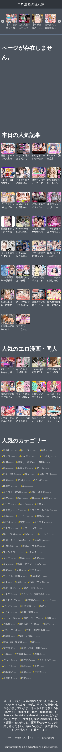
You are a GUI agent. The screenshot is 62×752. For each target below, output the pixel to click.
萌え (8, 564)
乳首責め (33, 600)
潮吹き (9, 522)
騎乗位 (50, 498)
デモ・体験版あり (38, 630)
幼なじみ (28, 660)
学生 (27, 486)
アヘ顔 (23, 480)
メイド (50, 600)
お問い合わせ (48, 737)
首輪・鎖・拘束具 (15, 642)
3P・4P (41, 480)
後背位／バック (14, 510)
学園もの (25, 468)
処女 (30, 474)
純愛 (51, 618)
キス (7, 582)
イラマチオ (43, 522)
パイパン (10, 606)
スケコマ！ (34, 737)
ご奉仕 (9, 624)
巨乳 (46, 450)
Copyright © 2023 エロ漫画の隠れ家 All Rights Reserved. (31, 747)
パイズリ (29, 456)
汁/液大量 (28, 606)
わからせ (10, 612)
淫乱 (25, 666)
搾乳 (44, 606)
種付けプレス (39, 582)
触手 (49, 624)
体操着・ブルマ (33, 546)
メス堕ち (10, 594)
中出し (10, 450)
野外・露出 (12, 474)
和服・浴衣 (29, 612)
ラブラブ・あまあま (43, 510)
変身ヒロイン (12, 600)
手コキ (35, 570)
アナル (43, 468)
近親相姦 (23, 654)
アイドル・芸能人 (15, 576)
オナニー (25, 516)
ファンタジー (13, 552)
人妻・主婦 (47, 474)
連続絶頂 (41, 540)
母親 (25, 672)
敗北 (25, 678)
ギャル (26, 504)
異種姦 (40, 654)
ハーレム (46, 534)
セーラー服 (11, 618)
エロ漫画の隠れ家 (31, 4)
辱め (8, 468)
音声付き (10, 678)
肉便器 (43, 516)
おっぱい (29, 450)
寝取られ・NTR (29, 624)
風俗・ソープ (33, 618)
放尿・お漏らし (29, 636)
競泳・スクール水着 (16, 540)
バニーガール (12, 630)
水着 (8, 516)
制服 (8, 462)
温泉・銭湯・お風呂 (34, 648)
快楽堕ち (10, 486)
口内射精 (10, 546)
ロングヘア (47, 660)
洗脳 (39, 558)
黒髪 (7, 570)
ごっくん (10, 660)
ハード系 (10, 666)
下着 (7, 654)
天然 (39, 666)
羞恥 (30, 534)
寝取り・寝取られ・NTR (33, 462)
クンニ (9, 558)
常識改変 (10, 672)
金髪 (21, 570)
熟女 (22, 498)
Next (59, 21)
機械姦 (9, 636)
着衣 (8, 498)
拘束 (8, 480)
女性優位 (10, 648)
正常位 (43, 504)
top (9, 737)
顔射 (21, 582)
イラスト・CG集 (15, 492)
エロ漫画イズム (20, 737)
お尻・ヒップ (32, 528)
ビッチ (9, 504)
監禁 (25, 558)
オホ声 (40, 672)
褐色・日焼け (33, 588)
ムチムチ (34, 552)
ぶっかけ (48, 456)
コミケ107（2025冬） (35, 594)
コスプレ (10, 528)
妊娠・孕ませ (41, 492)
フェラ (10, 456)
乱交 (25, 522)
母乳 (35, 642)
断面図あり (39, 576)
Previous (2, 21)
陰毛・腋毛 (11, 588)
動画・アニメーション (32, 564)
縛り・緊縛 (12, 534)
